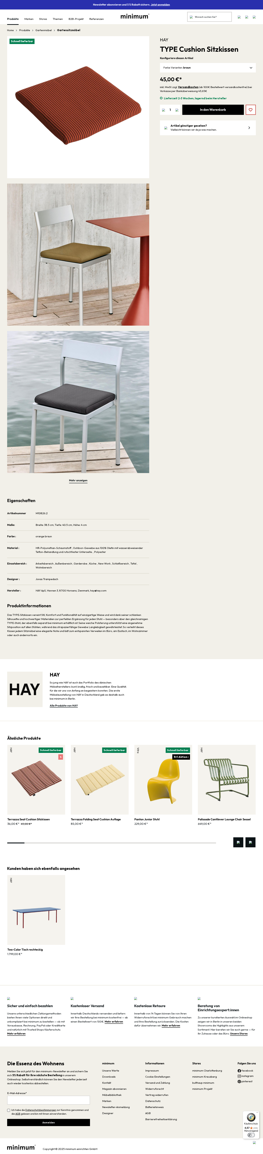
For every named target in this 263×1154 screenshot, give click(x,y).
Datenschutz (152, 1101)
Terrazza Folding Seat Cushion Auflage (96, 819)
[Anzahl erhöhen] (177, 110)
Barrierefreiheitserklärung (161, 1119)
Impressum (152, 1070)
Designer (107, 1113)
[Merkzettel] (239, 16)
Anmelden (48, 1122)
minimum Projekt (202, 1088)
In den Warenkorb (213, 110)
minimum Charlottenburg (207, 1070)
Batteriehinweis (154, 1107)
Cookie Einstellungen (157, 1076)
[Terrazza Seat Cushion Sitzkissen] (36, 780)
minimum (108, 1063)
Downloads (109, 1076)
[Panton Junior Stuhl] (163, 780)
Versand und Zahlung (157, 1082)
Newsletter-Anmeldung (116, 1107)
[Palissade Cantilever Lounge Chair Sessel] (227, 780)
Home (10, 30)
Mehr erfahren (16, 1033)
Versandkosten (188, 87)
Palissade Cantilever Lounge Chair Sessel (224, 819)
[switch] (251, 1135)
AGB (17, 1113)
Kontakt (106, 1082)
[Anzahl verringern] (163, 110)
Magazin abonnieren (114, 1088)
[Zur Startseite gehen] (133, 16)
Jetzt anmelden (160, 4)
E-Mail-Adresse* (17, 1093)
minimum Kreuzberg (204, 1076)
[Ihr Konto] (246, 16)
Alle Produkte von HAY (64, 705)
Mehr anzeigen (78, 480)
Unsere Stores (239, 1033)
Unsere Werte (110, 1070)
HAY (164, 39)
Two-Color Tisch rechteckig (25, 949)
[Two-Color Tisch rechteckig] (36, 910)
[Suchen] (191, 16)
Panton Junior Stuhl (147, 819)
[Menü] (257, 1113)
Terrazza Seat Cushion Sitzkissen (28, 819)
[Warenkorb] (253, 16)
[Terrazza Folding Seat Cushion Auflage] (100, 780)
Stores (196, 1063)
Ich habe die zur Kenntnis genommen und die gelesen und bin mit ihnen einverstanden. (50, 1111)
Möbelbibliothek (111, 1095)
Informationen (154, 1063)
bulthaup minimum (203, 1082)
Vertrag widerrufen (156, 1095)
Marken (106, 1101)
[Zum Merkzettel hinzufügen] (248, 107)
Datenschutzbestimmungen (40, 1110)
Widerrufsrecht (154, 1088)
